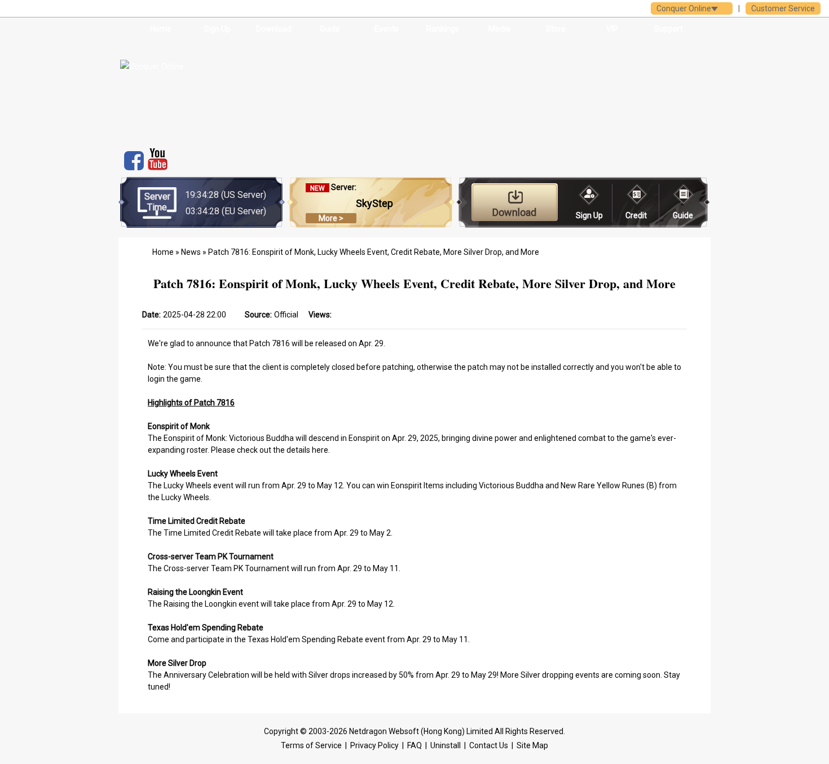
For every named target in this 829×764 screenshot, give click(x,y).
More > (331, 218)
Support (668, 28)
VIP (612, 28)
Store (556, 28)
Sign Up (217, 28)
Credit (636, 215)
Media (499, 28)
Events (386, 28)
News (191, 252)
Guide (330, 28)
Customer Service (783, 8)
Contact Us (488, 745)
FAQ (414, 745)
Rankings (442, 28)
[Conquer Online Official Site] (204, 90)
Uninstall (445, 745)
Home (160, 28)
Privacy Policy (374, 745)
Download (274, 28)
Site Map (532, 745)
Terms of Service (311, 745)
